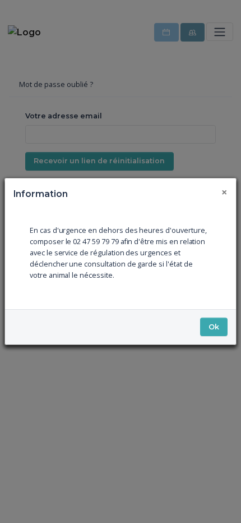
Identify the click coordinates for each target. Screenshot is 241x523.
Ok (213, 327)
